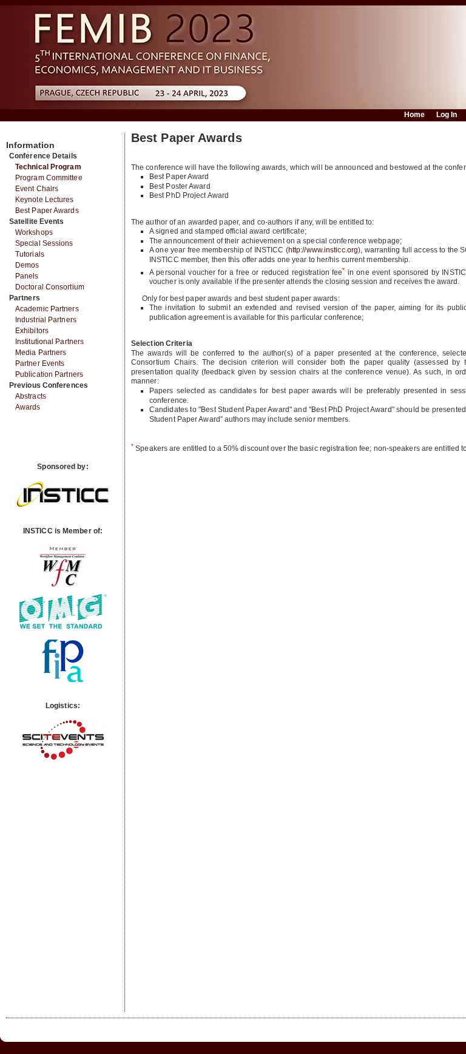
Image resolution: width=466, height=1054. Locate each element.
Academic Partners (47, 309)
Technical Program (48, 167)
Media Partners (40, 352)
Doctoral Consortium (49, 287)
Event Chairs (36, 188)
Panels (27, 276)
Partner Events (39, 363)
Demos (27, 265)
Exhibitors (32, 330)
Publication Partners (49, 374)
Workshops (34, 232)
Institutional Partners (49, 341)
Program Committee (49, 178)
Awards (28, 407)
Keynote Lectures (44, 199)
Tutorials (29, 254)
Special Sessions (44, 243)
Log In (447, 114)
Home (414, 114)
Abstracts (30, 396)
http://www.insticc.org (323, 250)
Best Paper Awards (47, 210)
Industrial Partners (45, 320)
